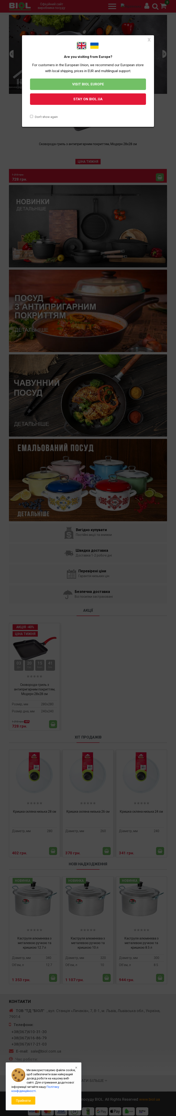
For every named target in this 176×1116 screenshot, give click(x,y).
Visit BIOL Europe (88, 84)
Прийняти (23, 1100)
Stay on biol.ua (88, 99)
